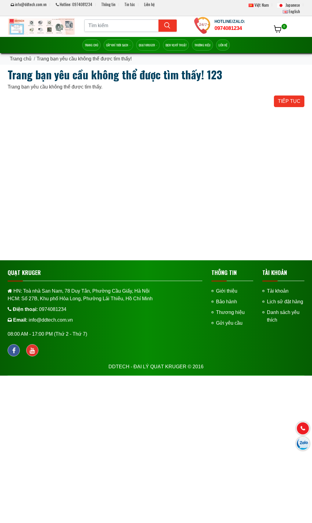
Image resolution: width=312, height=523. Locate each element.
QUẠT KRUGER (147, 45)
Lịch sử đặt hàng (285, 301)
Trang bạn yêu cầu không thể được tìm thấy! (84, 58)
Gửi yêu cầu (229, 323)
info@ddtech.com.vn (31, 4)
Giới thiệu (226, 291)
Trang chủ (91, 45)
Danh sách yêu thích (283, 316)
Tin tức (129, 4)
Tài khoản (278, 291)
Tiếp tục (289, 101)
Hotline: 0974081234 (75, 4)
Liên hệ (149, 4)
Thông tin (108, 4)
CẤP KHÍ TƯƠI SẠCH (117, 45)
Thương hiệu (202, 45)
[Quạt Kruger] (41, 26)
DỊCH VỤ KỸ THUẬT (175, 45)
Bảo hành (226, 301)
